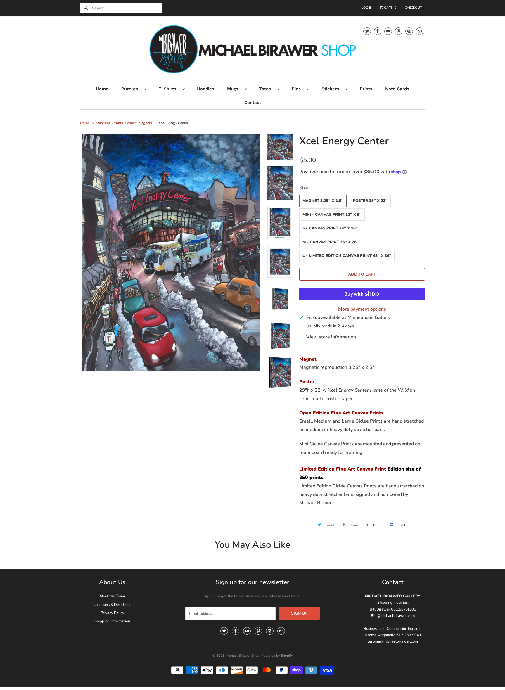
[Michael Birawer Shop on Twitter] (367, 31)
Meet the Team (112, 596)
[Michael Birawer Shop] (252, 50)
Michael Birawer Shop (242, 655)
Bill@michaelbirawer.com (393, 615)
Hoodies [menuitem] (205, 88)
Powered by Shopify (277, 655)
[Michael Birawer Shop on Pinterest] (398, 31)
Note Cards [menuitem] (397, 88)
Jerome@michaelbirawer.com (393, 641)
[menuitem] (133, 89)
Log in (367, 8)
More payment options (362, 309)
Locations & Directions (112, 604)
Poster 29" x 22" (370, 200)
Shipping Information (112, 621)
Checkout (413, 8)
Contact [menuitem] (252, 102)
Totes (266, 88)
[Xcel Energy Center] (171, 252)
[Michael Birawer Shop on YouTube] (388, 31)
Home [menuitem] (102, 88)
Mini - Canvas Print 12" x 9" (332, 214)
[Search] (86, 8)
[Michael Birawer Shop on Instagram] (409, 31)
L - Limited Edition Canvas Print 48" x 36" (346, 255)
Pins (298, 88)
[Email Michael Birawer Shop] (419, 31)
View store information (331, 337)
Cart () (390, 8)
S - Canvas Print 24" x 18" (330, 228)
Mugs (234, 88)
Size (303, 188)
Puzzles (131, 88)
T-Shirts (169, 88)
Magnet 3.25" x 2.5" (322, 200)
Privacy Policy (112, 612)
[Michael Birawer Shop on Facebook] (377, 31)
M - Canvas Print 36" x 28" (330, 242)
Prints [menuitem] (366, 88)
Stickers (331, 88)
